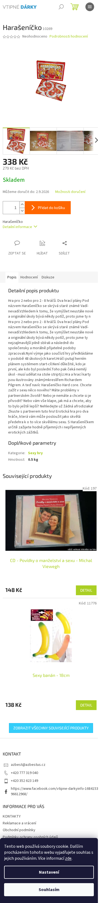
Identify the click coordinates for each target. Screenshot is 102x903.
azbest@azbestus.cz (28, 764)
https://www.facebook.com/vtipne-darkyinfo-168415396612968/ (54, 791)
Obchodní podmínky (19, 830)
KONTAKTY (12, 816)
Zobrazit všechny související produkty (51, 728)
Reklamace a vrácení (19, 823)
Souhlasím (49, 890)
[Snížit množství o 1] (22, 211)
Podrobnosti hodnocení (69, 36)
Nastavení (49, 872)
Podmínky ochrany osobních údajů (30, 837)
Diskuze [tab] (48, 277)
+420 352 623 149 (24, 781)
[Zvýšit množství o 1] (22, 204)
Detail (86, 590)
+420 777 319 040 (24, 773)
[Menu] (89, 6)
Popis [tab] (12, 277)
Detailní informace (17, 227)
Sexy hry (35, 453)
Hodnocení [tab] (29, 277)
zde (68, 858)
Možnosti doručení (70, 192)
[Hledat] (61, 6)
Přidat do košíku (51, 207)
